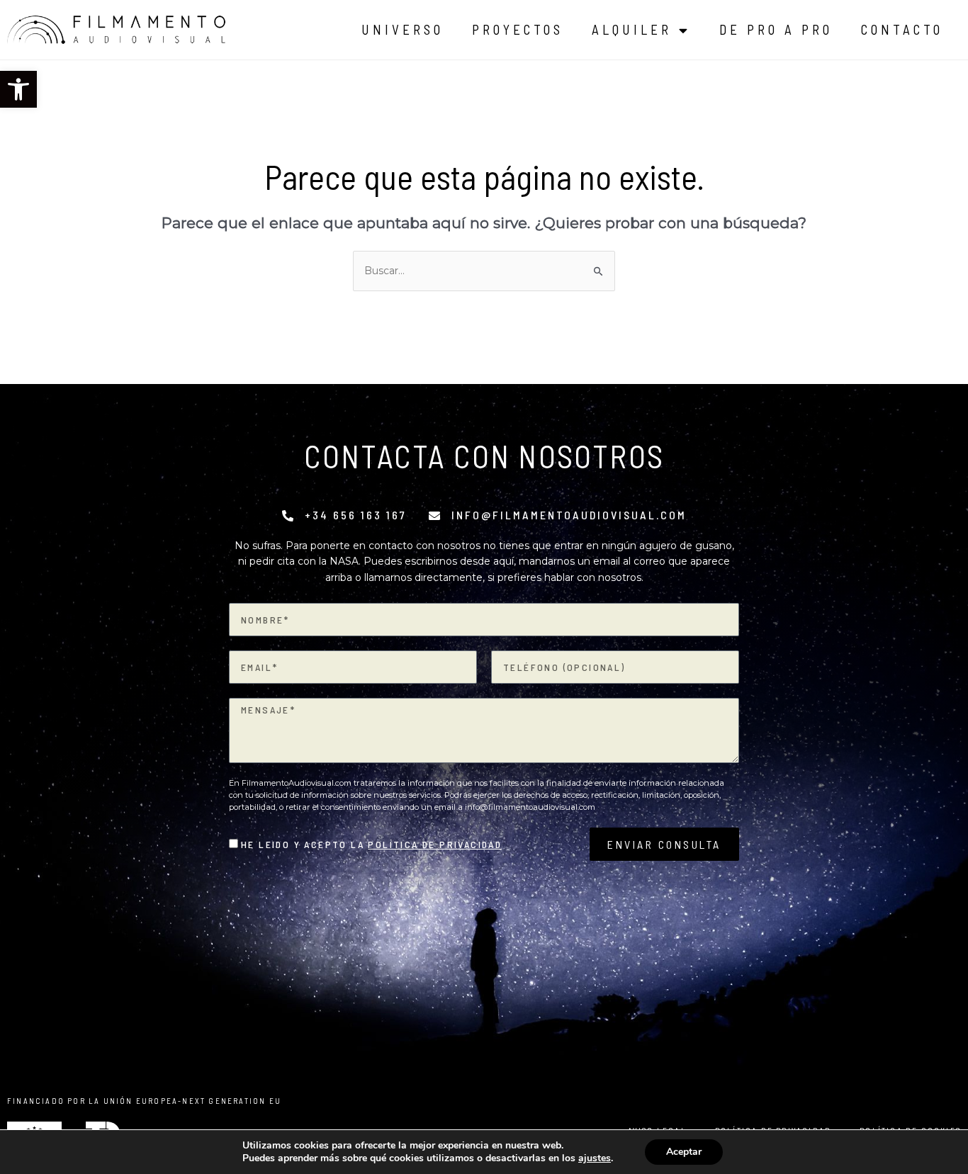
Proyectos (517, 29)
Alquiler (632, 29)
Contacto (902, 29)
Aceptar (684, 1151)
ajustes (594, 1158)
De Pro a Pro (776, 29)
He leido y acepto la (371, 844)
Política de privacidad (435, 844)
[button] (18, 89)
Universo (402, 29)
